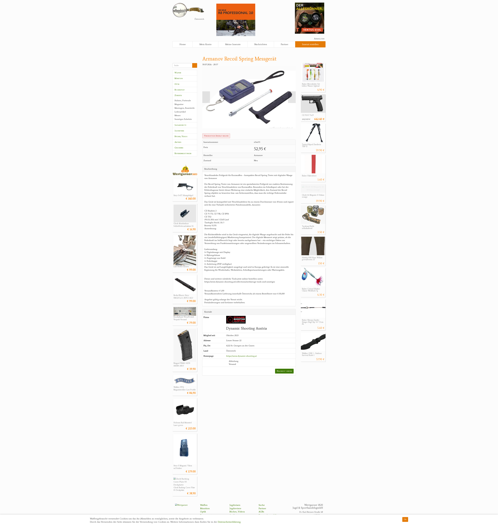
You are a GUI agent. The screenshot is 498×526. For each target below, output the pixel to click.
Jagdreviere (179, 130)
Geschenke (179, 147)
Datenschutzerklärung (229, 522)
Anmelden (319, 38)
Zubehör (178, 95)
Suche (262, 505)
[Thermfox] (309, 18)
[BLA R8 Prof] (235, 19)
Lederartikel (180, 112)
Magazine (179, 104)
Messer (178, 115)
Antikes (178, 142)
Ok (405, 519)
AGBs (261, 511)
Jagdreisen (234, 505)
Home (182, 44)
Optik (177, 84)
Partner (284, 44)
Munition (179, 78)
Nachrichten (260, 44)
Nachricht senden (284, 371)
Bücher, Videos (181, 136)
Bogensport (180, 89)
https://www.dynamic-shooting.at (241, 356)
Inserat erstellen (310, 44)
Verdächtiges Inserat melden (216, 135)
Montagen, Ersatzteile (185, 108)
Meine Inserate (233, 44)
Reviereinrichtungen (183, 153)
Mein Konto (205, 44)
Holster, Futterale (183, 100)
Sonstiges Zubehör (183, 119)
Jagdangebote (180, 125)
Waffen (178, 72)
